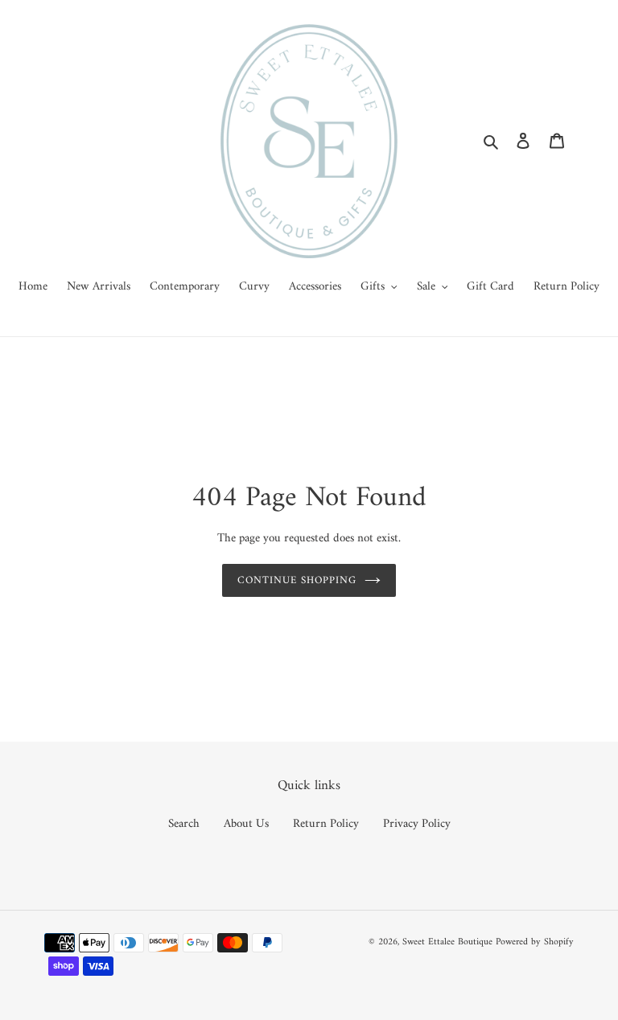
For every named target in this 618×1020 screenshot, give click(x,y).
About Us (246, 824)
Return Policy (326, 824)
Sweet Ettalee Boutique (447, 942)
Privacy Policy (417, 824)
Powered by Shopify (535, 942)
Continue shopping (297, 580)
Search (184, 824)
